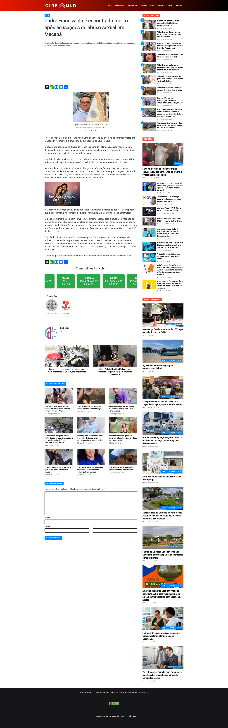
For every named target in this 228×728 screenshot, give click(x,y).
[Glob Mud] (60, 5)
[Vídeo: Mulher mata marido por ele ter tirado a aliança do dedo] (149, 57)
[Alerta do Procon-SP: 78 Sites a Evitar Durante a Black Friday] (149, 211)
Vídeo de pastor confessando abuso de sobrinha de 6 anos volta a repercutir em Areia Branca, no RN (90, 438)
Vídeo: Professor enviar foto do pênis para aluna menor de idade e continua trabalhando (170, 78)
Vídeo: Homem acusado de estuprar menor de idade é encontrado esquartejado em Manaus (90, 469)
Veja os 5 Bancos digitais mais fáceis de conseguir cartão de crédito (168, 256)
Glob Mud (64, 328)
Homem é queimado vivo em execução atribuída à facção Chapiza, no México (168, 23)
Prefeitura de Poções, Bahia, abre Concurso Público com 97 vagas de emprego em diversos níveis (162, 440)
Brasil (170, 5)
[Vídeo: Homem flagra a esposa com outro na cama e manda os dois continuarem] (149, 35)
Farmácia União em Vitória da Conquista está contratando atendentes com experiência (161, 636)
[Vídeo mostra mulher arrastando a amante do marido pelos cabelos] (123, 457)
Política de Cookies (117, 692)
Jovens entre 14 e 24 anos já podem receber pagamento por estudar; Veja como (169, 199)
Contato (179, 5)
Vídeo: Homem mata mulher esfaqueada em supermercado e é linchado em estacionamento (170, 67)
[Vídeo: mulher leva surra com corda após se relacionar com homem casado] (59, 457)
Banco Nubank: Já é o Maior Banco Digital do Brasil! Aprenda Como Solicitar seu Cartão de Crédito (170, 245)
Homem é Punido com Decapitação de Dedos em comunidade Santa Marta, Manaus (122, 408)
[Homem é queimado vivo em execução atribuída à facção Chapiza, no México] (149, 24)
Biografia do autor (131, 692)
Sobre (148, 692)
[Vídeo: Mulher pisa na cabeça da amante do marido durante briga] (91, 396)
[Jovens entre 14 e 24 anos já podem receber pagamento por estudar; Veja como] (149, 200)
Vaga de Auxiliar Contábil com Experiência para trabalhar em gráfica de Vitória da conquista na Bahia (162, 675)
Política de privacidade (85, 692)
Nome (47, 518)
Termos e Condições (102, 692)
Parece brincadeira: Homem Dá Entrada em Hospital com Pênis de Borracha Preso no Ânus (57, 408)
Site (94, 526)
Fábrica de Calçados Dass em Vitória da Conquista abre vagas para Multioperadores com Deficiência (162, 555)
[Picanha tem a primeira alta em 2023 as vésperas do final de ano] (149, 221)
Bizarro (152, 5)
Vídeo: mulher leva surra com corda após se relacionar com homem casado (58, 469)
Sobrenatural (119, 5)
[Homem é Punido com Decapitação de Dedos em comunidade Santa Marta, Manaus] (123, 396)
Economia (143, 5)
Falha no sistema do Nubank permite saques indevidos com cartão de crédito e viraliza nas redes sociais (162, 172)
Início (110, 5)
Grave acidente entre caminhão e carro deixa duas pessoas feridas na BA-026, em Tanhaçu (169, 125)
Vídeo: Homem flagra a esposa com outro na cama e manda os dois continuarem (169, 34)
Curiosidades (132, 5)
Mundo (160, 5)
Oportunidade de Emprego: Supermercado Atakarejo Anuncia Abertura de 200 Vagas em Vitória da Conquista (162, 515)
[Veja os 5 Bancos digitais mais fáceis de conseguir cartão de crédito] (149, 257)
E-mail (47, 526)
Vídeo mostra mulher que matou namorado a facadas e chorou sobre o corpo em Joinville (123, 438)
